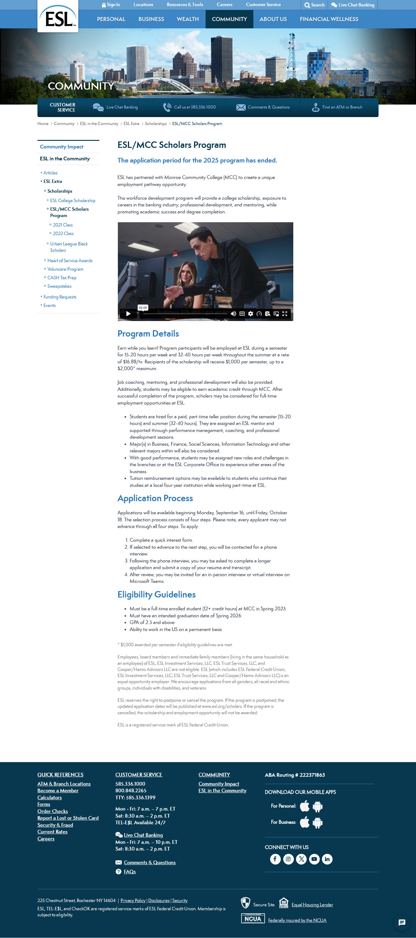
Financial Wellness (329, 19)
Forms (43, 804)
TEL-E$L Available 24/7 (140, 822)
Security (180, 900)
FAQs (130, 871)
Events (50, 305)
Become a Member (58, 790)
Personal (111, 19)
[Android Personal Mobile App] (319, 806)
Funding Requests (60, 297)
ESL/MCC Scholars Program (69, 212)
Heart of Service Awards (70, 260)
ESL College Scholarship (72, 200)
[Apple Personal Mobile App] (306, 806)
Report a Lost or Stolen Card (68, 818)
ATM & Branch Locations (64, 783)
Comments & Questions (150, 862)
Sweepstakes (60, 286)
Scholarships (156, 123)
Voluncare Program (65, 269)
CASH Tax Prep (62, 277)
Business (151, 19)
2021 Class (63, 225)
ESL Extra (131, 123)
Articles (51, 173)
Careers (46, 838)
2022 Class (63, 233)
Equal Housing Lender (312, 905)
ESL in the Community (99, 123)
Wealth (188, 19)
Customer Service (138, 774)
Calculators (49, 797)
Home (42, 123)
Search (318, 5)
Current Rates (52, 831)
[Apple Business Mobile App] (306, 822)
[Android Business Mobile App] (319, 822)
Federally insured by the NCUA (297, 920)
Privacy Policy (133, 900)
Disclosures (159, 900)
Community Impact (61, 146)
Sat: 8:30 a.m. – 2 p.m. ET (142, 815)
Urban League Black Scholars (69, 247)
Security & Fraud (55, 825)
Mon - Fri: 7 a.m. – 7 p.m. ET (145, 808)
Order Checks (52, 811)
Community (229, 19)
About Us (273, 19)
